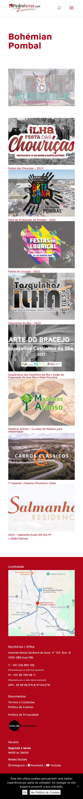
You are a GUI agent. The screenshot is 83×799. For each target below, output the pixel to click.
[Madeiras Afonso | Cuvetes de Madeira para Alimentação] (41, 402)
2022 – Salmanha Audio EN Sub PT (30, 534)
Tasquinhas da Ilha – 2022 (24, 323)
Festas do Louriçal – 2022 (24, 271)
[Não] (78, 786)
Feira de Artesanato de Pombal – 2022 (32, 219)
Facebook (37, 765)
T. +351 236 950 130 (21, 665)
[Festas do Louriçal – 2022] (41, 244)
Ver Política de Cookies (45, 792)
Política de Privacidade (23, 714)
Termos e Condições (21, 702)
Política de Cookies (20, 707)
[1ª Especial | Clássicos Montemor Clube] (41, 456)
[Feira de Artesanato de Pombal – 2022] (41, 193)
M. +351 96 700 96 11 (21, 674)
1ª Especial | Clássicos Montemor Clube (32, 483)
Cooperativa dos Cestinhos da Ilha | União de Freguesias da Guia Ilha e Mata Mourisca (36, 376)
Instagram (18, 765)
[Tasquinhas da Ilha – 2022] (41, 296)
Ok (25, 792)
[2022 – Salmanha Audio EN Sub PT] (41, 507)
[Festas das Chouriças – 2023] (41, 141)
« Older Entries (18, 538)
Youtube (55, 765)
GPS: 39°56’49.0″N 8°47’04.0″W (29, 685)
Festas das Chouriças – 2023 (25, 168)
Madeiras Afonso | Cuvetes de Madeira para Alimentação (35, 430)
